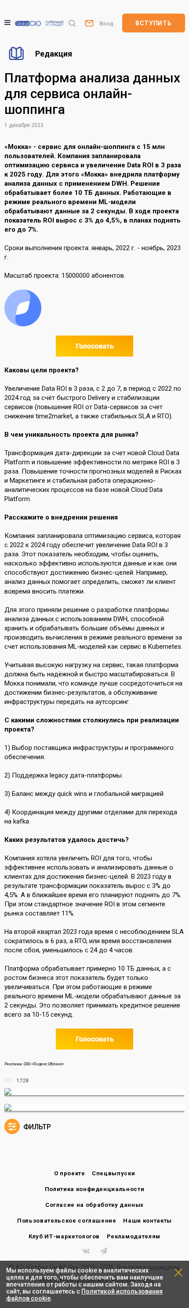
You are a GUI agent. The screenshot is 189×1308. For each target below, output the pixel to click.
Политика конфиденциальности (95, 1189)
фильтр (36, 1127)
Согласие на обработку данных (94, 1205)
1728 (22, 1081)
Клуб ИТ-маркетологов (64, 1236)
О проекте (69, 1173)
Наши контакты (147, 1220)
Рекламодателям (133, 1236)
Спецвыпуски (113, 1173)
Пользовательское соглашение (66, 1220)
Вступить (153, 23)
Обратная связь (89, 23)
